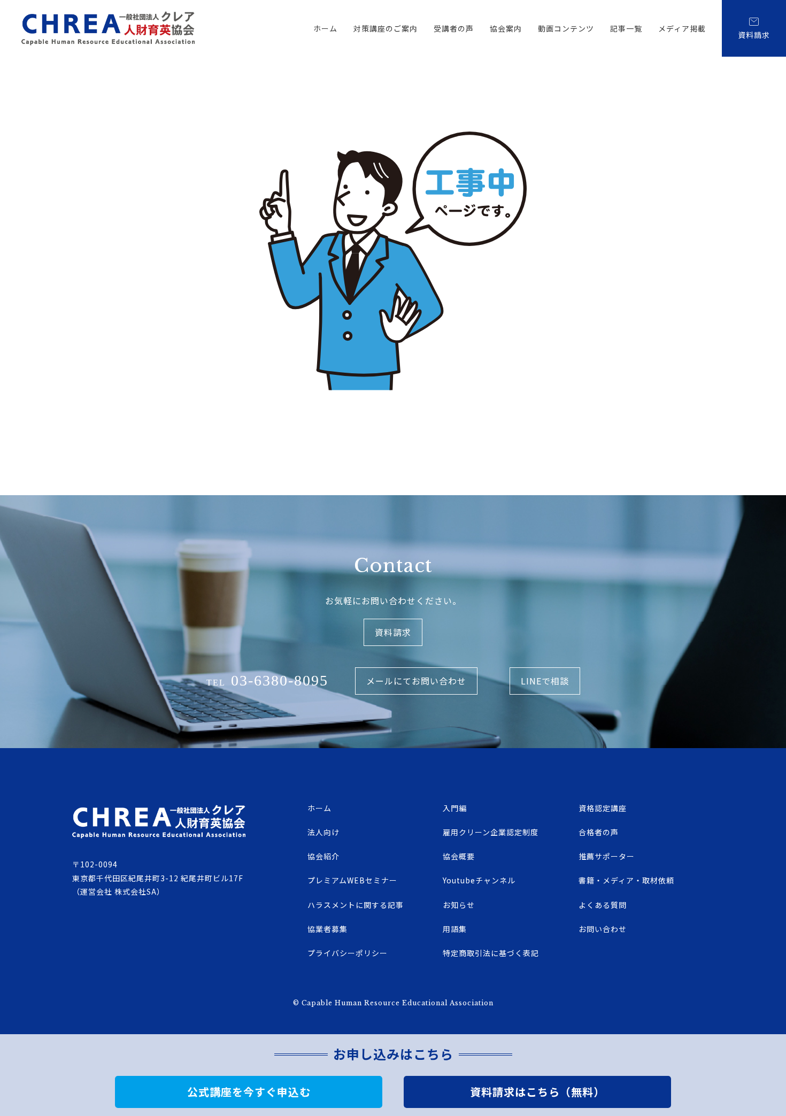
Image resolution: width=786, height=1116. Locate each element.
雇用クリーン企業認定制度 (490, 832)
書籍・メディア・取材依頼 (626, 880)
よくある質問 (603, 904)
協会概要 (459, 856)
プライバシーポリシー (347, 953)
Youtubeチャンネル (479, 880)
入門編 (455, 808)
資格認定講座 (603, 808)
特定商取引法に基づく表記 (491, 953)
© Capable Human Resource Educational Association (393, 1003)
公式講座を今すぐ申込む (249, 1091)
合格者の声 (599, 832)
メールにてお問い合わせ (416, 680)
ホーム (325, 28)
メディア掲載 (682, 28)
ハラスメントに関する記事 (355, 904)
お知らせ (459, 904)
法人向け (323, 832)
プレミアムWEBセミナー (352, 880)
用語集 (455, 928)
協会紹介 (323, 856)
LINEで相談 (545, 680)
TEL (267, 680)
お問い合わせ (603, 928)
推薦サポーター (607, 856)
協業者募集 (327, 928)
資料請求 (754, 34)
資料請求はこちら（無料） (537, 1091)
